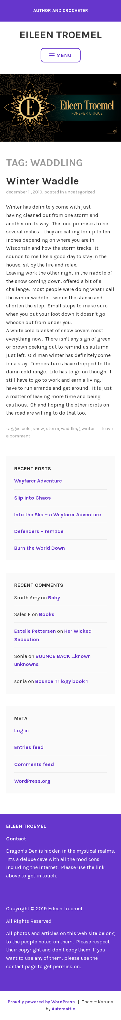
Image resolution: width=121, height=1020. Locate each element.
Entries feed (29, 747)
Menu (64, 55)
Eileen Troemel (60, 35)
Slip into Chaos (32, 498)
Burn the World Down (39, 548)
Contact (16, 839)
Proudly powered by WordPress (41, 1002)
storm (52, 428)
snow (38, 428)
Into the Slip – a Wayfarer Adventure (57, 514)
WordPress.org (32, 781)
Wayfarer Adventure (38, 481)
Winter (88, 428)
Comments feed (34, 764)
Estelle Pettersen (35, 631)
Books (47, 614)
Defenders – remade (39, 531)
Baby (54, 597)
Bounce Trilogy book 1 (61, 681)
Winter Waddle (42, 181)
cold (26, 428)
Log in (21, 730)
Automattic (63, 1009)
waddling (70, 428)
